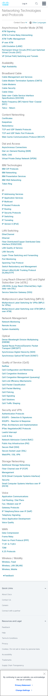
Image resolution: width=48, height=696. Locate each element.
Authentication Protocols (13, 414)
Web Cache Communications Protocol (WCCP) (23, 137)
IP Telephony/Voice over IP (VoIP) (17, 511)
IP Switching (7, 216)
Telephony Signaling (11, 515)
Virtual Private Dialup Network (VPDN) (19, 158)
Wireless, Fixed (9, 562)
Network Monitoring (11, 322)
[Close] (44, 673)
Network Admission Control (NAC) (17, 440)
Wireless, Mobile (9, 569)
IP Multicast (7, 202)
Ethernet (5, 238)
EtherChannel (8, 234)
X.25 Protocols (8, 551)
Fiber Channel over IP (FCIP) (15, 469)
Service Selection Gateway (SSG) (17, 292)
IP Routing (6, 209)
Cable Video (7, 92)
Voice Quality (8, 522)
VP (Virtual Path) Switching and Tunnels (20, 56)
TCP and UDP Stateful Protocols (16, 129)
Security (5, 480)
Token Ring (7, 184)
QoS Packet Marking (11, 388)
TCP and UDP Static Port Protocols (18, 133)
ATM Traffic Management (13, 39)
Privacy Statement (23, 685)
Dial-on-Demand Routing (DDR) (16, 151)
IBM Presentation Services (14, 176)
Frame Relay (7, 537)
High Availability (9, 67)
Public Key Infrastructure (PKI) (15, 443)
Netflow (5, 366)
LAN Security (8, 252)
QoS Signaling (8, 396)
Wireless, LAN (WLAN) (12, 566)
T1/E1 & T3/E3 (9, 544)
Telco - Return (8, 108)
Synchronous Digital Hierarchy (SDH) (18, 352)
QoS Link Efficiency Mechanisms (16, 381)
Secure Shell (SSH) (10, 447)
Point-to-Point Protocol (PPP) (15, 540)
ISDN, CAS (7, 155)
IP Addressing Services (12, 194)
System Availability (10, 329)
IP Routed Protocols (11, 205)
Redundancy (7, 126)
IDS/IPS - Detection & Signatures (17, 417)
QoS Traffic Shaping (11, 403)
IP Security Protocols (11, 213)
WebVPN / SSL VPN (11, 455)
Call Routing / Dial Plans (13, 500)
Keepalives (7, 122)
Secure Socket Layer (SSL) (14, 451)
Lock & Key (7, 436)
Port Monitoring (9, 259)
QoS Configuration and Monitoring (17, 370)
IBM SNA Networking (11, 180)
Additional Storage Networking (16, 465)
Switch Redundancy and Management (19, 266)
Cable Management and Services (17, 77)
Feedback (9, 576)
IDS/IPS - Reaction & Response (16, 421)
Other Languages (39, 23)
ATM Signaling (8, 31)
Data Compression (10, 533)
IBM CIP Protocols (10, 169)
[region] (24, 683)
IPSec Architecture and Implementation (20, 425)
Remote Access (9, 325)
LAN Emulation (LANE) (12, 46)
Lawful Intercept (9, 432)
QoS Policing (8, 392)
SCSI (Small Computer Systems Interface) (21, 476)
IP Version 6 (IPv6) (10, 224)
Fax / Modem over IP (11, 504)
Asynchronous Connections (14, 147)
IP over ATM (7, 43)
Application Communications (15, 496)
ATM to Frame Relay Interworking (17, 35)
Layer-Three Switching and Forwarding (20, 255)
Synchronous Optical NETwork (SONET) (20, 356)
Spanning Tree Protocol (12, 263)
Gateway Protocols (10, 508)
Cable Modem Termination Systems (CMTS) (22, 81)
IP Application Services (12, 198)
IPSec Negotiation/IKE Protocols (16, 429)
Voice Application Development (16, 519)
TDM (4, 548)
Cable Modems (9, 84)
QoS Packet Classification (13, 385)
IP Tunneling (7, 220)
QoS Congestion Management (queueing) (21, 377)
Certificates (7, 118)
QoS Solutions (8, 400)
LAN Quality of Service (12, 248)
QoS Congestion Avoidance (14, 374)
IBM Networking (9, 173)
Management (8, 472)
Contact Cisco (19, 23)
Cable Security (8, 88)
